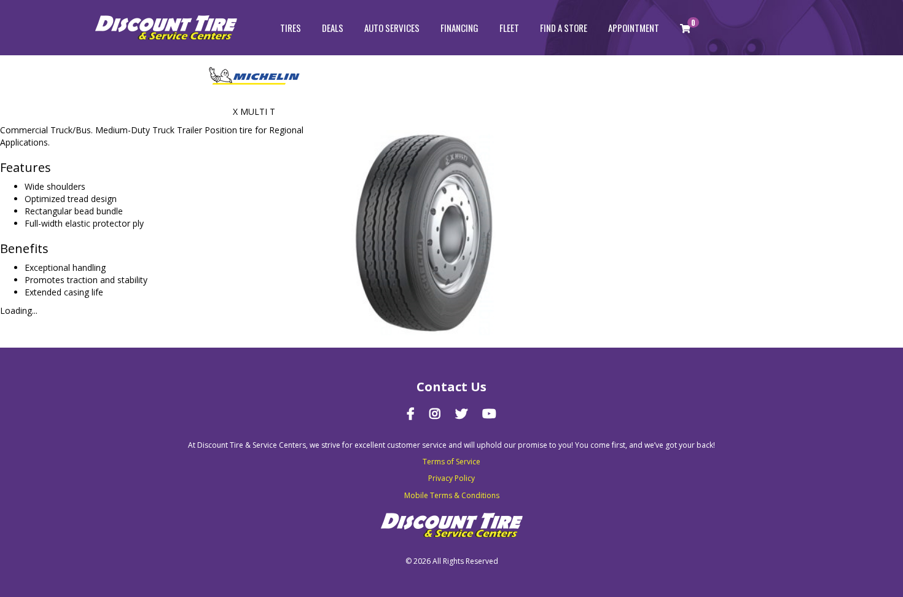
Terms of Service (451, 461)
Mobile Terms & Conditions (451, 495)
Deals (332, 27)
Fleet (509, 27)
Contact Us (451, 386)
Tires (290, 27)
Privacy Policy (451, 478)
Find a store (563, 27)
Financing (459, 27)
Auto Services (392, 27)
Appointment (633, 27)
